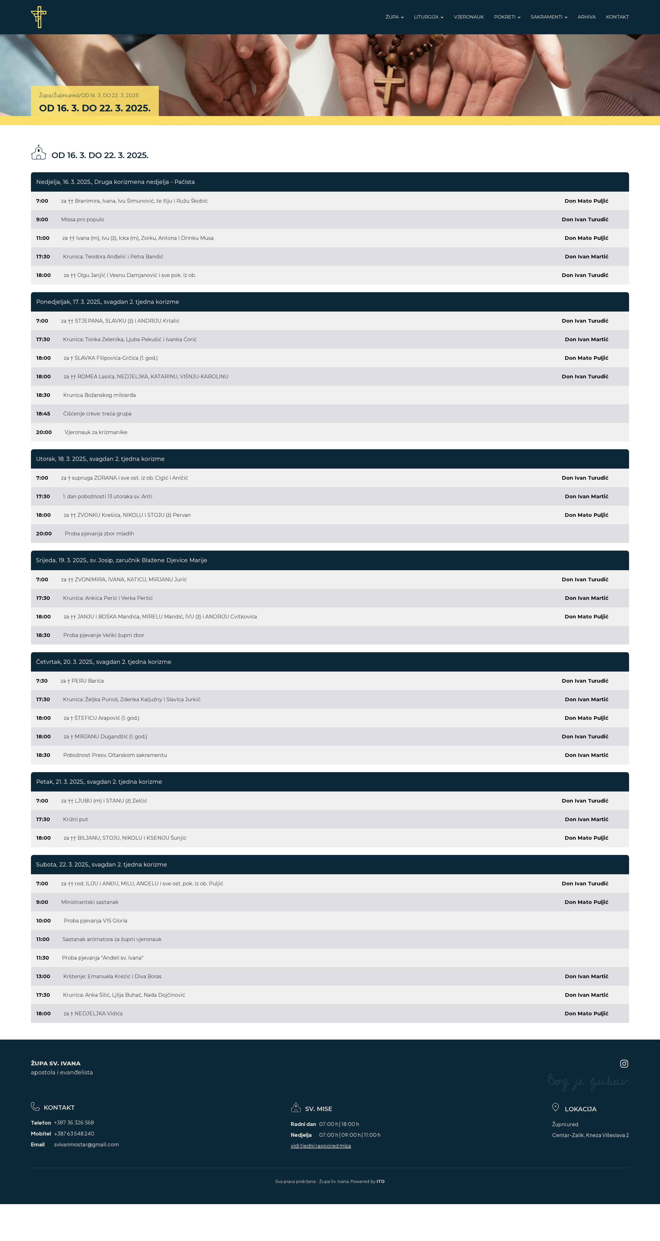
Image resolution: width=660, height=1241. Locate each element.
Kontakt (617, 17)
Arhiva (587, 17)
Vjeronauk (469, 17)
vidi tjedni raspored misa (321, 1145)
